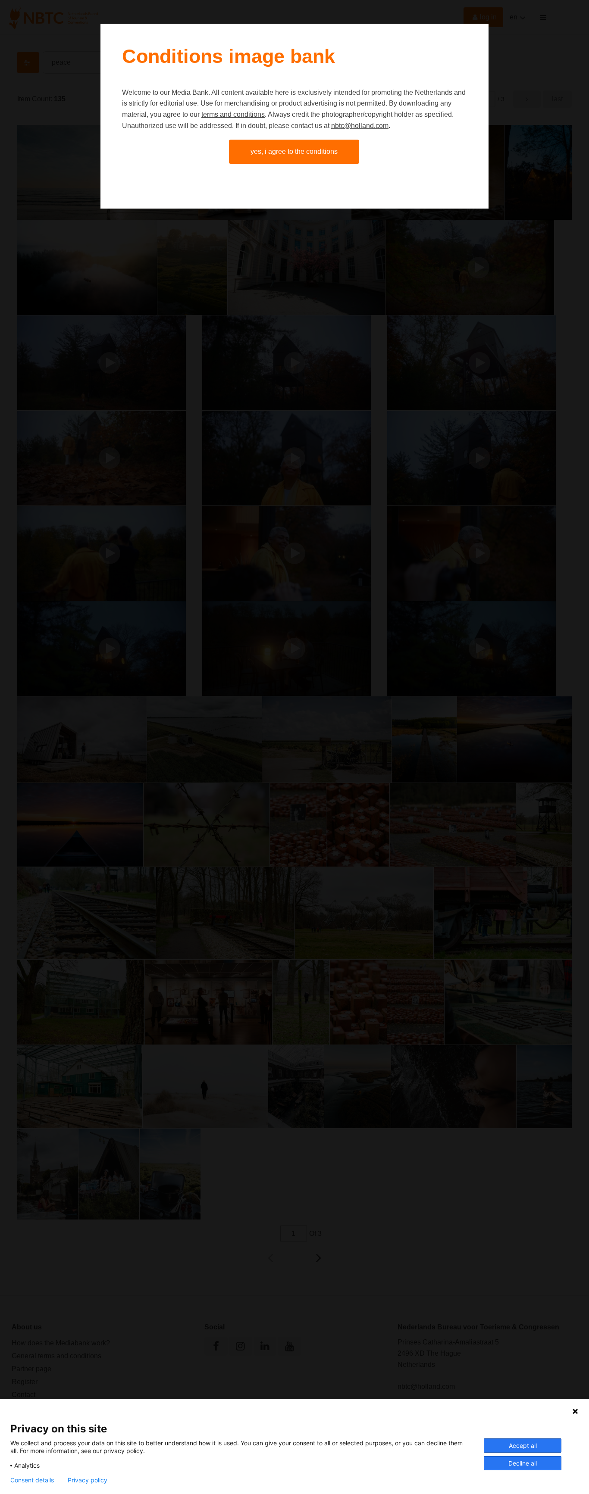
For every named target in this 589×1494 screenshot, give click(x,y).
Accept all (523, 1445)
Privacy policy (87, 1480)
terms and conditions (233, 114)
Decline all (522, 1463)
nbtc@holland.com (359, 125)
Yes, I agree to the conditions (294, 151)
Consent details (32, 1480)
